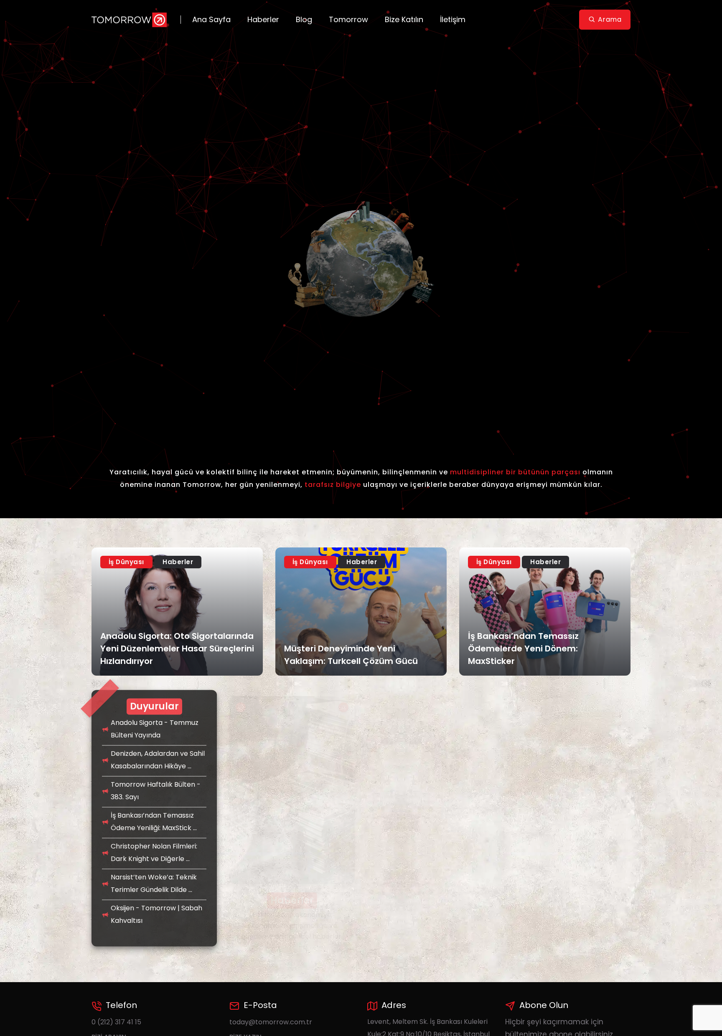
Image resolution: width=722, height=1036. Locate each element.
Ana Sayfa (211, 19)
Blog (304, 19)
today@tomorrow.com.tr (270, 1022)
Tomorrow (348, 19)
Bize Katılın (404, 19)
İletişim (452, 19)
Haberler (263, 19)
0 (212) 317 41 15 (116, 1022)
